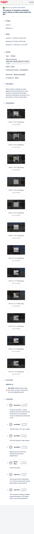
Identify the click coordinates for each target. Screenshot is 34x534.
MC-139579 (22, 7)
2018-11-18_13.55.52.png (16, 235)
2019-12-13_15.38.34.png (16, 349)
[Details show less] (4, 52)
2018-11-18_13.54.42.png (16, 122)
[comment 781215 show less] (7, 447)
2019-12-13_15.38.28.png (16, 258)
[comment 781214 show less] (7, 463)
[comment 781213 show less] (7, 474)
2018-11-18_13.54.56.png (16, 145)
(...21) (7, 63)
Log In (31, 2)
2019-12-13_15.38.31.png (16, 303)
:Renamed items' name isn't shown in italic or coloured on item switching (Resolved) (18, 390)
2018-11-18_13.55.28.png (16, 190)
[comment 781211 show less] (7, 490)
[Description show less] (4, 84)
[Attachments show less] (4, 103)
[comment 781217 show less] (7, 424)
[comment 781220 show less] (7, 405)
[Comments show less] (4, 399)
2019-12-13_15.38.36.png (16, 372)
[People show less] (4, 21)
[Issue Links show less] (4, 380)
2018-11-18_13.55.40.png (16, 213)
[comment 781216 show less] (7, 436)
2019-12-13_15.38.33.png (16, 326)
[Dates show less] (4, 34)
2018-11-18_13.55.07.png (16, 167)
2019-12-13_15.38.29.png (16, 281)
